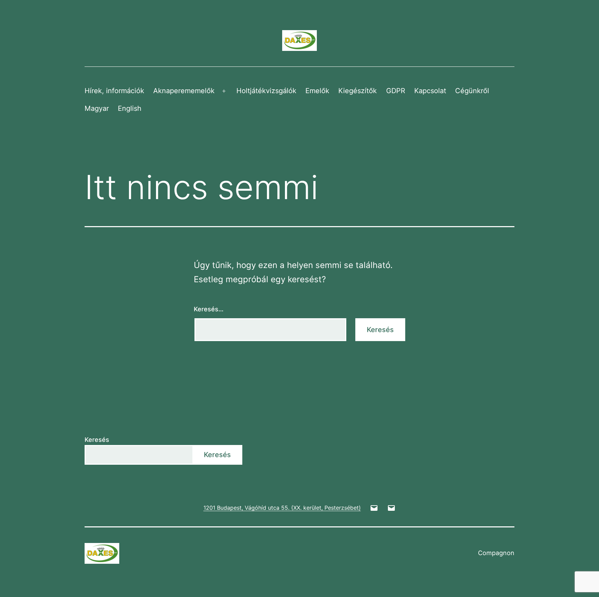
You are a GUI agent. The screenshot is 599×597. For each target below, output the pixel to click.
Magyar (97, 108)
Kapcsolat (430, 91)
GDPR (395, 91)
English (129, 108)
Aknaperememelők (184, 91)
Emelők (317, 91)
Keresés (97, 439)
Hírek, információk (114, 91)
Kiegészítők (357, 91)
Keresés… (209, 309)
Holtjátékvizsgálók (266, 91)
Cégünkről (472, 91)
